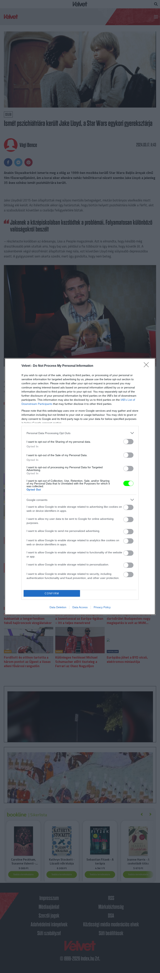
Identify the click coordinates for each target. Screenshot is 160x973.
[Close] (147, 366)
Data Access (80, 607)
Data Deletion (58, 607)
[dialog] (80, 486)
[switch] (128, 441)
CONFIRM (52, 593)
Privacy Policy (102, 607)
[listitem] (80, 433)
